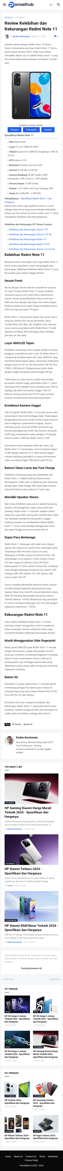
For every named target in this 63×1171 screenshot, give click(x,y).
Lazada (48, 129)
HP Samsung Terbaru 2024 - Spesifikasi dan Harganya (44, 1103)
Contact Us (31, 1156)
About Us (18, 1156)
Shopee (14, 129)
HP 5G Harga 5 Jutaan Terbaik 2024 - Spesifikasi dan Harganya (17, 1019)
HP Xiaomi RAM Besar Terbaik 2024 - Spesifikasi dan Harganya (31, 928)
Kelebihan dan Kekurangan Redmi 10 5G (29, 244)
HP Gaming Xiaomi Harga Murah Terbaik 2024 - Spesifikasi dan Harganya (28, 812)
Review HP (28, 724)
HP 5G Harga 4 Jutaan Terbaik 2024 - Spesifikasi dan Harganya (17, 1054)
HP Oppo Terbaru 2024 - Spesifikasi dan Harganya (45, 1137)
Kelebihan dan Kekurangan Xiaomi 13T (28, 229)
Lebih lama (54, 979)
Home (8, 1156)
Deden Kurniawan (27, 737)
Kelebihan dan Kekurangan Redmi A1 (27, 239)
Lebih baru (8, 979)
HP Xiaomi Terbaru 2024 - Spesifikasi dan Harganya (23, 871)
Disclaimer (53, 1156)
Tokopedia (31, 129)
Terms (42, 1156)
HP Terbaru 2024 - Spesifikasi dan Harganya (17, 1101)
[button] (4, 4)
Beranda (9, 17)
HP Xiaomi (20, 17)
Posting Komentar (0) (31, 968)
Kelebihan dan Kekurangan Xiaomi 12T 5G (30, 234)
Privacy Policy (31, 1160)
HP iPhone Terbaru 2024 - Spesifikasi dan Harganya (17, 1137)
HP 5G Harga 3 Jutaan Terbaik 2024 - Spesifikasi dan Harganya (45, 1019)
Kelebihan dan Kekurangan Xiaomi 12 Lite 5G (32, 249)
